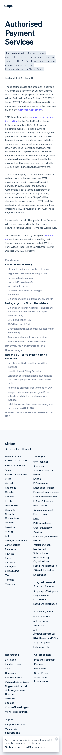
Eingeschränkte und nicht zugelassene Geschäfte (16, 690)
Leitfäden (10, 659)
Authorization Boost (16, 474)
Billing (8, 478)
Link (7, 535)
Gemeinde (11, 673)
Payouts (9, 553)
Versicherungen (42, 544)
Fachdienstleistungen (45, 565)
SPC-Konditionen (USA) (20, 319)
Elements (10, 509)
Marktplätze (40, 505)
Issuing (9, 531)
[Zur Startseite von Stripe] (8, 444)
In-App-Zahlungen (43, 501)
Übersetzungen (14, 350)
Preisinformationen (15, 465)
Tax (7, 575)
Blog (7, 668)
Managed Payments (16, 540)
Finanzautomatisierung (46, 492)
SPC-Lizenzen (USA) (19, 324)
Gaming (37, 532)
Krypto (9, 501)
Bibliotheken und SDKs (45, 638)
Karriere (38, 664)
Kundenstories (13, 664)
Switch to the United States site (23, 747)
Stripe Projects (41, 642)
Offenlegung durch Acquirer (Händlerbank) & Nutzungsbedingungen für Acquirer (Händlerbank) (31, 311)
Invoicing (10, 527)
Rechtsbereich (13, 260)
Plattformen (40, 514)
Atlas (8, 469)
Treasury (10, 584)
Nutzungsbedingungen (20, 277)
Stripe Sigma (12, 570)
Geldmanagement (43, 509)
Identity (9, 522)
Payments (10, 549)
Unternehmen (40, 461)
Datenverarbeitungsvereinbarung (25, 345)
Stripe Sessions (13, 677)
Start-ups (38, 466)
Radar (8, 558)
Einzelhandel (40, 574)
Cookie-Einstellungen (17, 707)
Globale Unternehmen (45, 496)
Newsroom (40, 668)
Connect (9, 496)
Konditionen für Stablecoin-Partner (27, 341)
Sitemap (9, 702)
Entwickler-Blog (42, 647)
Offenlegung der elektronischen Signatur (30, 298)
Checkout (10, 487)
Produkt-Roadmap (44, 659)
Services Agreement (30, 109)
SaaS (36, 518)
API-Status (39, 625)
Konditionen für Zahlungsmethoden (27, 336)
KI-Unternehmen (42, 523)
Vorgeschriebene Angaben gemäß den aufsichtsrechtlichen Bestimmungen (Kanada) (29, 396)
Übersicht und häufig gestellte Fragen (28, 269)
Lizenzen (10, 698)
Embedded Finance (44, 487)
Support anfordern (15, 724)
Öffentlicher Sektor (44, 570)
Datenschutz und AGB (17, 681)
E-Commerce (40, 483)
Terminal (10, 579)
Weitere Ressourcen (16, 711)
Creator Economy (43, 527)
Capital (9, 483)
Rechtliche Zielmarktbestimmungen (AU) (30, 387)
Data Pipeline (12, 505)
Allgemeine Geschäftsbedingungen (27, 273)
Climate (9, 492)
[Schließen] (55, 740)
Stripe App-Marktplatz (45, 591)
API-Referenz (40, 621)
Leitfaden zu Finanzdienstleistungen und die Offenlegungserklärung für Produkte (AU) (30, 379)
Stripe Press (41, 673)
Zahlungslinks (12, 544)
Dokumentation (42, 616)
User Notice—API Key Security (24, 371)
